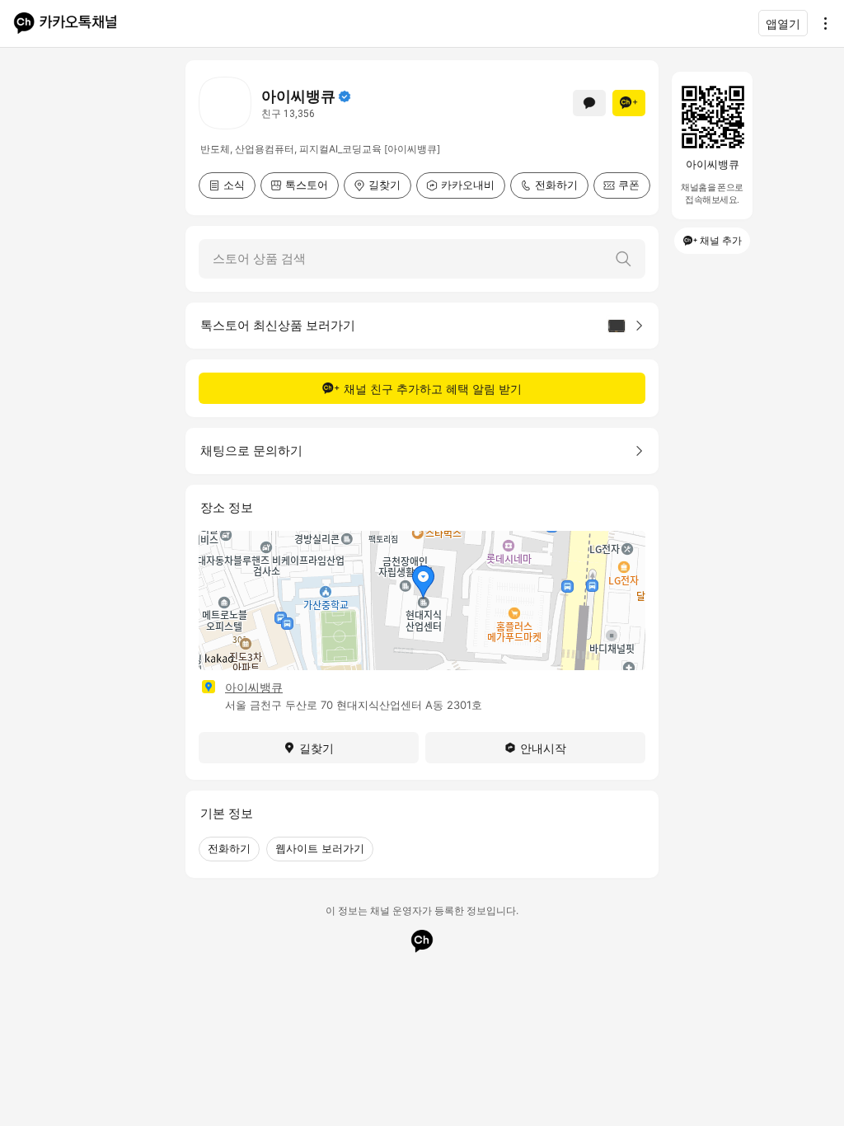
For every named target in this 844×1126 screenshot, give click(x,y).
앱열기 (783, 23)
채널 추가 (721, 240)
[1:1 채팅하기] (589, 103)
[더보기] (821, 23)
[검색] (623, 258)
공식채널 (344, 96)
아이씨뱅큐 (254, 687)
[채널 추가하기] (628, 103)
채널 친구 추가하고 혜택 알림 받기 (433, 389)
